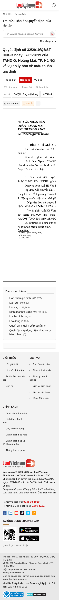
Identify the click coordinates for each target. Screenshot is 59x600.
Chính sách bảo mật (16, 434)
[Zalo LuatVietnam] (10, 513)
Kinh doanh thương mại (23, 312)
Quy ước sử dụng (15, 428)
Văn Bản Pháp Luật (13, 583)
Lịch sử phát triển (15, 370)
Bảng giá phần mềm (16, 413)
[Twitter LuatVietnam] (28, 513)
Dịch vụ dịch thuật (42, 386)
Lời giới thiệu (12, 364)
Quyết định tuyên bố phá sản (26, 325)
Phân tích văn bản (42, 370)
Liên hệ (9, 386)
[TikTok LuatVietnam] (22, 513)
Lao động (14, 321)
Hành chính (16, 316)
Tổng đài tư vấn (41, 398)
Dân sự (13, 302)
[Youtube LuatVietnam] (16, 513)
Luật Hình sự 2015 (17, 586)
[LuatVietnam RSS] (34, 513)
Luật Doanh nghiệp (35, 583)
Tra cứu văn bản (41, 364)
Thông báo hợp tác (16, 450)
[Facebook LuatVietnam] (5, 513)
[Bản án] (29, 5)
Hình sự (14, 307)
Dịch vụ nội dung (41, 392)
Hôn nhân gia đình (20, 298)
